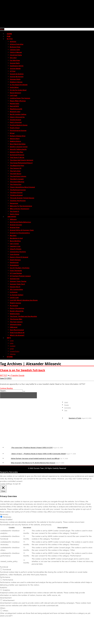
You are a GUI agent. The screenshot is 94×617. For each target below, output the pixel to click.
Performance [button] (5, 577)
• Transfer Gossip (16, 375)
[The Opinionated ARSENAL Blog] (47, 27)
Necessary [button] (4, 514)
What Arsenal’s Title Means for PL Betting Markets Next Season (33, 463)
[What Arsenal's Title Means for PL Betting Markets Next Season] (7, 463)
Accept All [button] (16, 484)
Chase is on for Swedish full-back (22, 370)
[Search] (24, 391)
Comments (67, 408)
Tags (65, 410)
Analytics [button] (3, 587)
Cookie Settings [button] (6, 484)
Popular (66, 405)
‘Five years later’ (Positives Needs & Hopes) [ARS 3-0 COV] (32, 447)
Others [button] (2, 608)
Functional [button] (4, 567)
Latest (66, 402)
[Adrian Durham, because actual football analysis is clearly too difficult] (7, 458)
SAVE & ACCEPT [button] (6, 616)
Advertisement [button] (6, 598)
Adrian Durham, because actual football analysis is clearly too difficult (35, 458)
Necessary (7, 517)
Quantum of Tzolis (75, 418)
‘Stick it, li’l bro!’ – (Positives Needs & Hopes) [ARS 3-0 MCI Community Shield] (38, 454)
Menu (2, 29)
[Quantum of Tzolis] (66, 418)
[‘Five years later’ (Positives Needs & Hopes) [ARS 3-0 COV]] (7, 447)
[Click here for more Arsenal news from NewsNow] (18, 395)
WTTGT (3, 375)
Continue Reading (6, 388)
